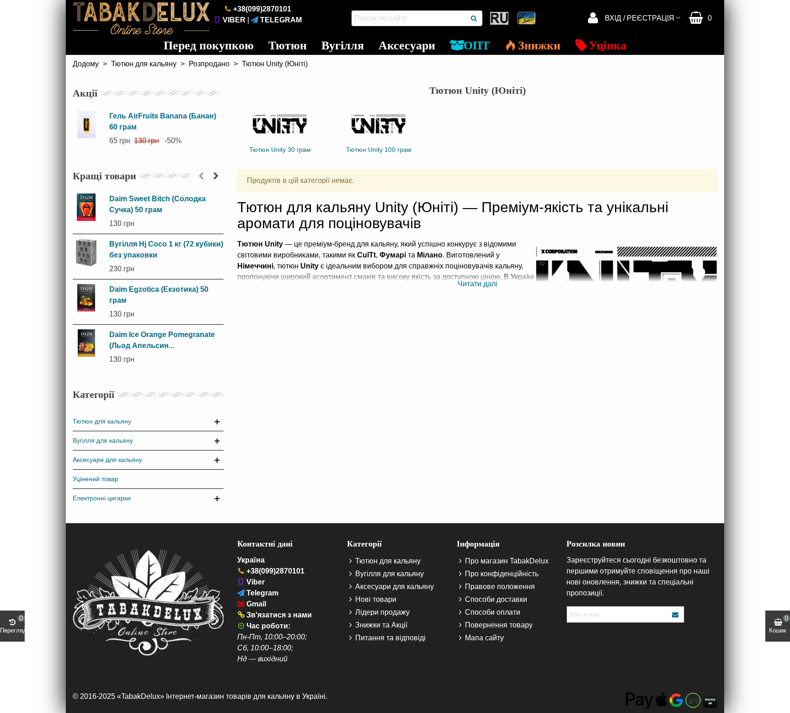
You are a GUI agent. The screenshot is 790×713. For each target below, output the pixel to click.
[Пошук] (474, 18)
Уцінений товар (95, 478)
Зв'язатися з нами (279, 615)
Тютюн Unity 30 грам (280, 149)
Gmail (256, 604)
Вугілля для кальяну (103, 440)
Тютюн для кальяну (102, 421)
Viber (234, 20)
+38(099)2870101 (262, 9)
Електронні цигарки (102, 498)
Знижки (539, 45)
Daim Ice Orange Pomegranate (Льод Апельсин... (162, 340)
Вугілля (342, 45)
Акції (85, 93)
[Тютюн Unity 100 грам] (378, 123)
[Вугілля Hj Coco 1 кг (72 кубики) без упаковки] (89, 252)
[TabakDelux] (141, 18)
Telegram (281, 20)
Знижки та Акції (381, 625)
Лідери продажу (382, 612)
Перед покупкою (209, 45)
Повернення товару (499, 625)
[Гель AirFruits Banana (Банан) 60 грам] (89, 124)
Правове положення (500, 586)
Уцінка (607, 45)
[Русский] (500, 18)
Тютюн (287, 45)
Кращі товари (104, 176)
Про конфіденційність (502, 574)
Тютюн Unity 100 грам (378, 149)
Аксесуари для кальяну (107, 459)
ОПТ (477, 45)
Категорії (93, 394)
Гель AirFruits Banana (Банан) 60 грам (162, 121)
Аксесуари (407, 45)
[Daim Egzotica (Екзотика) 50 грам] (89, 297)
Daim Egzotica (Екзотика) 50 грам (158, 294)
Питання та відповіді (390, 638)
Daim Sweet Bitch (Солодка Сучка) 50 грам (157, 204)
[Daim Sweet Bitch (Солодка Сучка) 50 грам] (89, 207)
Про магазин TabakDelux (507, 561)
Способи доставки (496, 599)
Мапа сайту (484, 638)
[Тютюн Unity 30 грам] (280, 123)
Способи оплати (492, 612)
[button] (201, 176)
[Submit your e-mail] (675, 614)
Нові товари (375, 599)
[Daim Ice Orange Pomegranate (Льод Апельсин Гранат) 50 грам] (89, 343)
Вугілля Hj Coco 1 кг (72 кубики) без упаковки (166, 249)
